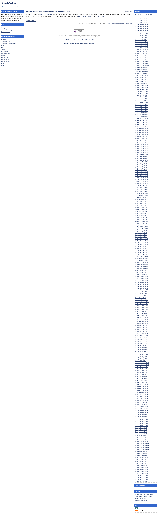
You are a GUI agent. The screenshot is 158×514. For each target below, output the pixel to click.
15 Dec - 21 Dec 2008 (141, 105)
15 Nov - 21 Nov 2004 (141, 341)
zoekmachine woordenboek (85, 43)
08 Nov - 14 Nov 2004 (141, 343)
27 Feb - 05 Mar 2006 (141, 278)
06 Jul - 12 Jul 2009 (140, 59)
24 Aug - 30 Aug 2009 (141, 51)
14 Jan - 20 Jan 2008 (141, 185)
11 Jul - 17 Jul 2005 (140, 298)
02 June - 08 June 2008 (142, 152)
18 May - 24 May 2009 (141, 69)
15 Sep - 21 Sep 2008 (141, 130)
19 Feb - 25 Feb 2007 (141, 242)
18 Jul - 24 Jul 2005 (140, 296)
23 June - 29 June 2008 (142, 146)
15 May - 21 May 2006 (141, 264)
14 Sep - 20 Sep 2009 (141, 46)
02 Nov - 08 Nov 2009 (141, 32)
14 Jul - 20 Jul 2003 (140, 437)
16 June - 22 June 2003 (142, 445)
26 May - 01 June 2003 (141, 451)
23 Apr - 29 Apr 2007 (141, 231)
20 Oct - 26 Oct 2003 (141, 414)
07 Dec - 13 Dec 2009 (141, 22)
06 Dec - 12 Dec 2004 (141, 337)
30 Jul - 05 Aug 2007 (141, 211)
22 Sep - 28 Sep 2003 (141, 420)
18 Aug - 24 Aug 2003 (141, 430)
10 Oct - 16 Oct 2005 (141, 292)
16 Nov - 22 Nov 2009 (141, 28)
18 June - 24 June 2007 (142, 219)
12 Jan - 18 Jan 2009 (141, 99)
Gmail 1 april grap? (140, 498)
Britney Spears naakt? (141, 500)
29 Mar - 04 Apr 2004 (141, 382)
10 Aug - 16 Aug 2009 (141, 53)
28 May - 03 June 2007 (141, 225)
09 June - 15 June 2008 (142, 150)
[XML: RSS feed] (140, 511)
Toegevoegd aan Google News (144, 494)
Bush (2, 63)
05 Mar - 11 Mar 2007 (141, 240)
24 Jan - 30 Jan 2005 (141, 325)
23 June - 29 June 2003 (142, 443)
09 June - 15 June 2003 (142, 447)
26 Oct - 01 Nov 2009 (141, 34)
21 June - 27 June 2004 (142, 363)
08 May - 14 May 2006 (141, 266)
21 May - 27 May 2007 (141, 227)
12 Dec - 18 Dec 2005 (141, 282)
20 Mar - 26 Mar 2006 (141, 276)
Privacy (91, 39)
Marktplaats (4, 51)
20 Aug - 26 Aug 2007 (141, 207)
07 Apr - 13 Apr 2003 (141, 463)
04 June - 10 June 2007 (142, 223)
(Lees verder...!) (31, 21)
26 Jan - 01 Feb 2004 (141, 400)
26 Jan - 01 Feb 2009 (141, 95)
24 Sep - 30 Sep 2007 (141, 199)
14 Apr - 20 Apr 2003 (141, 461)
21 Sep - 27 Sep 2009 (141, 44)
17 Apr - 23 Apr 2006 (141, 272)
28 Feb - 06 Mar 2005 (141, 319)
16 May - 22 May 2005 (141, 307)
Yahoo (3, 49)
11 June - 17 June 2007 (142, 221)
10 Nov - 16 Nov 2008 (141, 114)
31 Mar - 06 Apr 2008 (141, 170)
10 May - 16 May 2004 (141, 370)
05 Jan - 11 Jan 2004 (141, 404)
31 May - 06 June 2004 (141, 367)
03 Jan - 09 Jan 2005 (141, 331)
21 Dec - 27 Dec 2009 (141, 18)
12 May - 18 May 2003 (141, 453)
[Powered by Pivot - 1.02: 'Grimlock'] (140, 508)
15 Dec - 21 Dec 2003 (141, 410)
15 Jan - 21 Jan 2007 (141, 252)
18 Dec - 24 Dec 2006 (141, 256)
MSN (2, 45)
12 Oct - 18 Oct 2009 (141, 38)
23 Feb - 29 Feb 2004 (141, 392)
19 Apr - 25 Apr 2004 (141, 376)
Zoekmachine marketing (8, 43)
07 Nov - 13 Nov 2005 (141, 288)
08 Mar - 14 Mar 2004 (141, 388)
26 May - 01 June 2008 (141, 154)
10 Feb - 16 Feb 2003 (141, 477)
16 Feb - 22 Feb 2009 (141, 91)
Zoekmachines (5, 32)
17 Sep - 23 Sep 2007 (141, 201)
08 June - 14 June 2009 (142, 63)
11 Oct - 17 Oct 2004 (141, 351)
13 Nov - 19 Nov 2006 (141, 260)
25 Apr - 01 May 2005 (141, 311)
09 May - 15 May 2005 (141, 309)
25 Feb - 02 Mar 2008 (141, 179)
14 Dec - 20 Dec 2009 (141, 20)
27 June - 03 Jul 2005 (141, 300)
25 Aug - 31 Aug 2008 (141, 136)
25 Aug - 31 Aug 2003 (141, 428)
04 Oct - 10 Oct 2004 (141, 353)
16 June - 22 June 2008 (142, 148)
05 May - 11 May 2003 (141, 455)
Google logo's (5, 61)
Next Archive (138, 14)
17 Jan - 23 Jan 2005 (141, 327)
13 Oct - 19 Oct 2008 (141, 122)
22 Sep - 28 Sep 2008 (141, 128)
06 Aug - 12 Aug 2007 (141, 209)
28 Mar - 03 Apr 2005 (141, 315)
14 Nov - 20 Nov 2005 (141, 286)
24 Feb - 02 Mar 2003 (141, 473)
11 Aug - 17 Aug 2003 (141, 432)
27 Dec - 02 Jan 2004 (141, 333)
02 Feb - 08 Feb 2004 (141, 398)
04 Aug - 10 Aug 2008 (141, 138)
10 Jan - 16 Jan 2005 (141, 329)
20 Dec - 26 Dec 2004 (141, 335)
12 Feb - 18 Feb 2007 (141, 244)
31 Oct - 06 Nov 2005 (141, 290)
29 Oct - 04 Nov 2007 (141, 197)
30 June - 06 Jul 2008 (141, 144)
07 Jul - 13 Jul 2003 (140, 439)
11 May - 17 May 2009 (141, 71)
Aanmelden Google (7, 30)
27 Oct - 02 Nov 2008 (141, 118)
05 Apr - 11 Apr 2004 (141, 380)
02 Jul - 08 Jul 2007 (140, 215)
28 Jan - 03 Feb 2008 (141, 183)
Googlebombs (5, 53)
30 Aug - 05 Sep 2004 (141, 357)
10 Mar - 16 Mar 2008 (141, 176)
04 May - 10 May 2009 (141, 73)
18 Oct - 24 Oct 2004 (141, 349)
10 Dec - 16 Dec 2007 (141, 191)
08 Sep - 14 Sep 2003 (141, 424)
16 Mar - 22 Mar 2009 (141, 87)
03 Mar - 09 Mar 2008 (141, 177)
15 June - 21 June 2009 (142, 61)
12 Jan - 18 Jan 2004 (141, 402)
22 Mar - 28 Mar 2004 (141, 384)
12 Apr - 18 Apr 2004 (141, 378)
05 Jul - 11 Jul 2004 (140, 361)
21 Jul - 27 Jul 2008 (140, 140)
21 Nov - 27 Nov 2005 (141, 284)
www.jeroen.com (79, 47)
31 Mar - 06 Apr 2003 (141, 465)
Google (3, 28)
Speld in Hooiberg (46, 14)
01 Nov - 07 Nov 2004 (141, 345)
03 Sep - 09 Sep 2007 (141, 205)
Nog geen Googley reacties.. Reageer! (120, 23)
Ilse (2, 47)
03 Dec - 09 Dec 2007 (141, 193)
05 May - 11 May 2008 (141, 160)
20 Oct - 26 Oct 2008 (141, 120)
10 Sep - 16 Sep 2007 (141, 203)
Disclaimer (84, 39)
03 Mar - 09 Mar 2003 (141, 471)
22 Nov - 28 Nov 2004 (141, 339)
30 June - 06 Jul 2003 (141, 441)
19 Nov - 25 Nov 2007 (141, 195)
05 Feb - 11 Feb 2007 (141, 246)
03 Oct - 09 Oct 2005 (141, 294)
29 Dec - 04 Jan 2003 (141, 406)
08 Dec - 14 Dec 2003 (141, 412)
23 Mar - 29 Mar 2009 (141, 85)
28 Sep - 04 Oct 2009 (141, 42)
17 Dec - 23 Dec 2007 (141, 189)
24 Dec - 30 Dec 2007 (141, 187)
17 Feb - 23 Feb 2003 (141, 475)
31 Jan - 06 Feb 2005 (141, 323)
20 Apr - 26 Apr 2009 (141, 77)
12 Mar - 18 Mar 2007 (141, 239)
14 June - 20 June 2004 (142, 365)
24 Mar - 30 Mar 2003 (141, 467)
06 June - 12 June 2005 (142, 302)
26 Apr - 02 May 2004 (141, 374)
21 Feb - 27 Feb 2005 (141, 321)
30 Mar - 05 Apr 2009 (141, 83)
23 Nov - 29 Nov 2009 (141, 26)
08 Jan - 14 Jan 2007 (141, 254)
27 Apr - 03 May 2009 (141, 75)
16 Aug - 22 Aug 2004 (141, 359)
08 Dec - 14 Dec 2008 (141, 107)
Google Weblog (9, 3)
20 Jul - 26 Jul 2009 (140, 55)
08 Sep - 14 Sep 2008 (141, 132)
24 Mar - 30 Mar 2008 (141, 172)
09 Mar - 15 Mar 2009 (141, 89)
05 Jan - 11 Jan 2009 (141, 101)
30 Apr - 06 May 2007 (141, 229)
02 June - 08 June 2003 (142, 449)
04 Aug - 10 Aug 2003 (141, 433)
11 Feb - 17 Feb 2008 (141, 181)
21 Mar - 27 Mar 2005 (141, 317)
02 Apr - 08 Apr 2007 (141, 237)
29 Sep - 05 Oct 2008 (141, 126)
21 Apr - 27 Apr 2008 (141, 164)
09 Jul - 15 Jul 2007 (140, 213)
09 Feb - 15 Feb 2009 (141, 93)
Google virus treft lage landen (143, 496)
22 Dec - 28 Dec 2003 (141, 408)
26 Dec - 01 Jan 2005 (141, 280)
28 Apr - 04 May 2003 (141, 457)
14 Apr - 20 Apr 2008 (141, 166)
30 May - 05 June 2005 (141, 304)
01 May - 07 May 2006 (141, 268)
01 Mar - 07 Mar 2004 (141, 390)
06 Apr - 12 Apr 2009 (141, 81)
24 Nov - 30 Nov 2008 (141, 111)
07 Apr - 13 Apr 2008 (141, 168)
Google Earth (5, 57)
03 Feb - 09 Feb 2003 (141, 479)
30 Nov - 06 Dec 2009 (141, 24)
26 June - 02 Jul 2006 (141, 262)
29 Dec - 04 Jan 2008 (141, 103)
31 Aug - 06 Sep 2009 (141, 49)
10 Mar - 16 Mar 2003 (141, 469)
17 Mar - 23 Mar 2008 (141, 174)
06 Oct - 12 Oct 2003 (141, 418)
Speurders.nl (99, 16)
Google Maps (5, 59)
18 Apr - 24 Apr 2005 (141, 313)
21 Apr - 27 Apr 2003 (141, 459)
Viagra (90, 16)
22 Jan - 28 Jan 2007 (141, 250)
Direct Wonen (82, 16)
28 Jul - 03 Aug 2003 (141, 435)
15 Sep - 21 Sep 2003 (141, 422)
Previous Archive (148, 14)
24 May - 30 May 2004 (141, 368)
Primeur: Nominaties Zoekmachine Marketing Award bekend (49, 11)
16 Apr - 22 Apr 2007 (141, 233)
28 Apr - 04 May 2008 (141, 162)
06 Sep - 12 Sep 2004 (141, 355)
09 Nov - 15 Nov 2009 (141, 30)
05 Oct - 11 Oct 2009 (141, 40)
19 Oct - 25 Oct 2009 (141, 36)
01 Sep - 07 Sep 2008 (141, 134)
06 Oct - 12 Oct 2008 (141, 124)
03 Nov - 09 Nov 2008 (141, 116)
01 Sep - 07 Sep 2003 (141, 426)
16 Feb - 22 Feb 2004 (141, 394)
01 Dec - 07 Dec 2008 (141, 109)
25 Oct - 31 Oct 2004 (141, 347)
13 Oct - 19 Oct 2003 (141, 416)
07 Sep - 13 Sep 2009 (141, 47)
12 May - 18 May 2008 (141, 158)
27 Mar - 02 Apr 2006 (141, 274)
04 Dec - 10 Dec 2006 (141, 258)
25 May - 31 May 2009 (141, 67)
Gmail (3, 55)
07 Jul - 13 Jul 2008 (140, 142)
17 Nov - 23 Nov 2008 (141, 112)
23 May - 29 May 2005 (141, 305)
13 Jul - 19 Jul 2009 (140, 57)
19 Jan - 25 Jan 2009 (141, 97)
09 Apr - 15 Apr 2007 (141, 235)
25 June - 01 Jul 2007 (141, 217)
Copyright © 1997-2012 (72, 39)
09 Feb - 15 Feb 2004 (141, 396)
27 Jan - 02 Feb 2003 (141, 481)
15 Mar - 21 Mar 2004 (141, 386)
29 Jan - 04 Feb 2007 (141, 248)
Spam (3, 65)
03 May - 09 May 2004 (141, 372)
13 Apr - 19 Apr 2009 (141, 79)
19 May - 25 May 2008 (141, 156)
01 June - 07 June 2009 (142, 65)
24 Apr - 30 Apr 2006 (141, 270)
